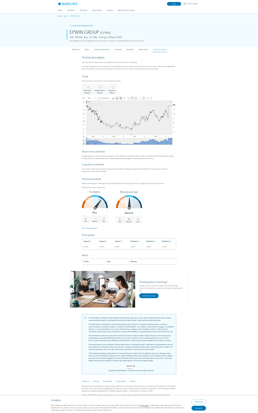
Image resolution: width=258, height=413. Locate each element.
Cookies (132, 381)
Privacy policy (121, 381)
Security (96, 381)
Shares (60, 10)
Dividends (130, 49)
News (87, 49)
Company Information (102, 49)
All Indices (71, 10)
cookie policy (144, 405)
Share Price (76, 49)
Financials (118, 49)
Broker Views (143, 49)
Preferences (199, 402)
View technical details (89, 228)
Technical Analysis (159, 49)
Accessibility (107, 381)
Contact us (85, 381)
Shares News (97, 10)
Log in (174, 4)
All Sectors (83, 10)
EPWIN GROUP (74, 16)
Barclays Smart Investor (126, 10)
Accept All (198, 408)
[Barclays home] (67, 4)
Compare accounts (149, 296)
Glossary (110, 10)
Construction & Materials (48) (82, 26)
